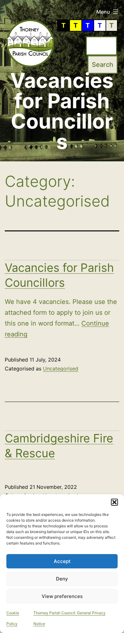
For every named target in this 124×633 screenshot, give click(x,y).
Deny (62, 579)
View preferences (62, 596)
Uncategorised (60, 368)
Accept (62, 561)
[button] (114, 502)
